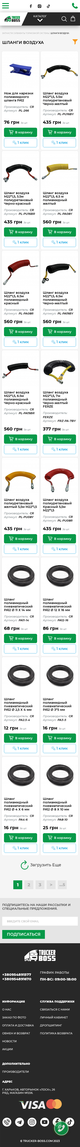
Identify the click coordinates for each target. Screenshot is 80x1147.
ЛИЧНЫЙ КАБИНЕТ (54, 1017)
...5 (62, 884)
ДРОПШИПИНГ (51, 1025)
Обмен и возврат (16, 1033)
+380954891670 (16, 979)
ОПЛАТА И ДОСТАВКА (18, 1025)
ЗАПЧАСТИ (7, 33)
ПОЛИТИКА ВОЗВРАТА (56, 1033)
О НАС (6, 1009)
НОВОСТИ (9, 1041)
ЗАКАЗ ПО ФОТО (14, 1017)
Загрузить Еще (45, 865)
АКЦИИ (7, 1049)
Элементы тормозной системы (31, 33)
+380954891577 (16, 974)
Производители (15, 1071)
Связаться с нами (55, 1009)
